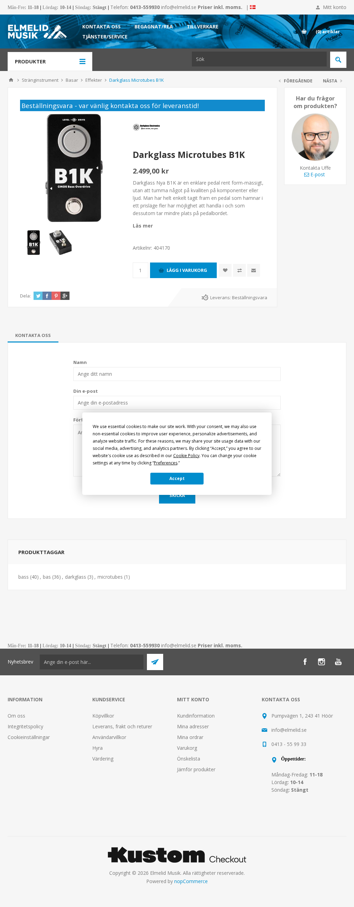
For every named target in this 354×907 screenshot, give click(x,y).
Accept (177, 478)
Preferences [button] (165, 463)
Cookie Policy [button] (186, 456)
